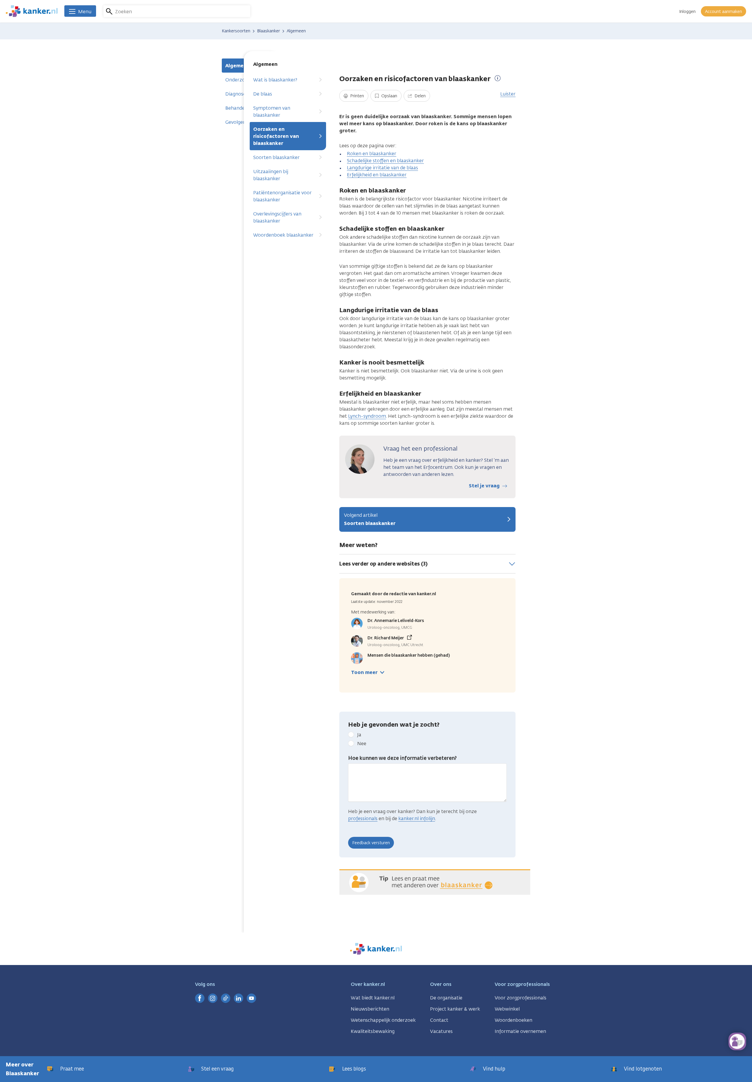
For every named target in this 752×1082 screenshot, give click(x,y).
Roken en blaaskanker (371, 153)
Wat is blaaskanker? (275, 80)
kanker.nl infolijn (416, 818)
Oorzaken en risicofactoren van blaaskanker (276, 136)
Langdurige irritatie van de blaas (382, 168)
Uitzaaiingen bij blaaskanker (270, 175)
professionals (362, 818)
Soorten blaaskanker (276, 157)
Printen (356, 96)
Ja (359, 735)
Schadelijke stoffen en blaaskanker (385, 161)
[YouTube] (251, 998)
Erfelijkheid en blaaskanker (377, 175)
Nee (361, 743)
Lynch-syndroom (367, 416)
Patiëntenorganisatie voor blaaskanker (282, 196)
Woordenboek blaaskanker (283, 235)
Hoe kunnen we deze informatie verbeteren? (402, 758)
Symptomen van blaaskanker (271, 111)
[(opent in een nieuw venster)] (199, 998)
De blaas (262, 94)
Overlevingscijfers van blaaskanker (277, 217)
